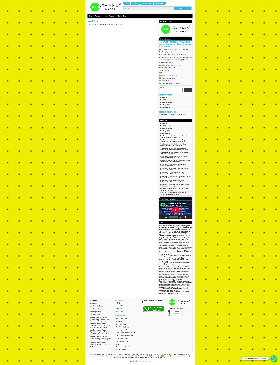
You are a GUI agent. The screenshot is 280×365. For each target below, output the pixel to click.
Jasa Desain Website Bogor (125, 332)
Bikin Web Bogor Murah (176, 225)
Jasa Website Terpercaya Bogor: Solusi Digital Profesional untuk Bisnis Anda (174, 169)
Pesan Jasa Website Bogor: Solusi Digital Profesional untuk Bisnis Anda (173, 193)
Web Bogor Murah (180, 288)
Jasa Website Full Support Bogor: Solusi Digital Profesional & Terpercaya (174, 185)
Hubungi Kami (159, 3)
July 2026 (119, 303)
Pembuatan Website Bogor (125, 347)
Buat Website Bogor (123, 327)
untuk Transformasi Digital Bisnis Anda (178, 285)
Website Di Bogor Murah (171, 293)
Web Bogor (166, 287)
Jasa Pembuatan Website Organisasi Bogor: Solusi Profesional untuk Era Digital (173, 144)
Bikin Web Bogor (164, 225)
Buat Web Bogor (121, 324)
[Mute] (185, 217)
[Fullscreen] (189, 217)
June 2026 (119, 306)
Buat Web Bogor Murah (166, 229)
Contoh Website (147, 3)
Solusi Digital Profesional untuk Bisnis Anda (171, 280)
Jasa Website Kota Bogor (172, 267)
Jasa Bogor (163, 97)
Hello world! (181, 114)
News (118, 344)
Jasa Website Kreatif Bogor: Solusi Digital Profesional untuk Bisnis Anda (173, 165)
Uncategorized (121, 350)
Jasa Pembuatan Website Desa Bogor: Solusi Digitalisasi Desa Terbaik (174, 152)
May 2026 (119, 309)
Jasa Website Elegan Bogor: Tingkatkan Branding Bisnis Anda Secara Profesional (175, 177)
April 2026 (119, 311)
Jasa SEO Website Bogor (124, 335)
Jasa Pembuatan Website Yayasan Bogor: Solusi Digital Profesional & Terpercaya (175, 136)
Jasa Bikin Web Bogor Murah (181, 229)
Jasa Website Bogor (166, 100)
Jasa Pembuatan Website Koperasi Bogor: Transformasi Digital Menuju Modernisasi (173, 140)
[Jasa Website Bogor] (105, 11)
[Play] (162, 217)
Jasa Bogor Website (166, 102)
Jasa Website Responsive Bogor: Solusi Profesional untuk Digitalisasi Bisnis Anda (173, 173)
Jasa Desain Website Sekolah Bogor (177, 238)
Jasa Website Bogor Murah (179, 262)
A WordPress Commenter (167, 114)
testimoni (135, 3)
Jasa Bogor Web (165, 105)
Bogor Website (183, 227)
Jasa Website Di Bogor (168, 265)
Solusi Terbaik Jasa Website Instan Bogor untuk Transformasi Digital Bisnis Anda (175, 161)
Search (182, 8)
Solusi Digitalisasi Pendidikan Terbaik (170, 277)
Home (127, 3)
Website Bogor (168, 290)
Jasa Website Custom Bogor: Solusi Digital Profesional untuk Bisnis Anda (173, 156)
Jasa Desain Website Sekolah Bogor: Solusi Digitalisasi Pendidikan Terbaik (175, 239)
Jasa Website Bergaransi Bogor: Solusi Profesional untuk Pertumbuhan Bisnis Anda (174, 181)
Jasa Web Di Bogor (177, 255)
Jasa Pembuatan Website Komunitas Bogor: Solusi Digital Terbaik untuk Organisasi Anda (174, 148)
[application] (175, 210)
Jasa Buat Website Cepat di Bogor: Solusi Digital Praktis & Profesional (175, 189)
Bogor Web (168, 227)
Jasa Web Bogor (165, 107)
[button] (273, 358)
